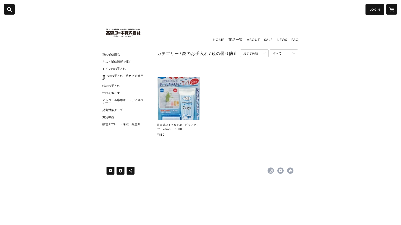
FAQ (295, 39)
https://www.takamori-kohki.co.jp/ (290, 171)
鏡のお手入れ (111, 85)
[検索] (9, 9)
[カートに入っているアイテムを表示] (391, 9)
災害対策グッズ (112, 110)
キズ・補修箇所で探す (117, 61)
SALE (268, 39)
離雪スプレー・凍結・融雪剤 (121, 124)
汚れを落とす (111, 92)
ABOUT (253, 39)
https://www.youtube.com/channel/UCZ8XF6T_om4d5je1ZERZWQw (280, 171)
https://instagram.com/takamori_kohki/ (271, 171)
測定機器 (108, 117)
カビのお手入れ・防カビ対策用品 (122, 77)
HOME (218, 39)
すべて (277, 53)
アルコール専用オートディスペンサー (122, 101)
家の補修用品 (111, 54)
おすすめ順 (250, 53)
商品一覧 (235, 39)
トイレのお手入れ (114, 68)
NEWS (282, 39)
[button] (374, 9)
